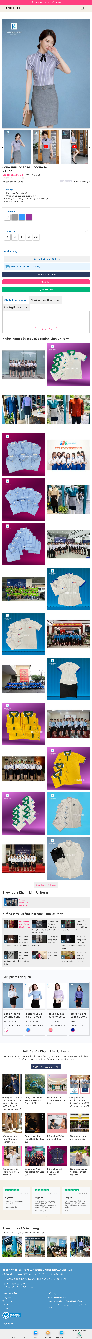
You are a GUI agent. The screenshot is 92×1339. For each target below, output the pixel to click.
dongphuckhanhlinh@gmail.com (21, 1287)
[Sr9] (57, 1246)
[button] (46, 1216)
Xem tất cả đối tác (46, 1067)
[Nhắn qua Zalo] (61, 1332)
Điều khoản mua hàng (57, 1297)
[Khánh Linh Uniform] (11, 8)
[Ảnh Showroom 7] (35, 1246)
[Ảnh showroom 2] (12, 1246)
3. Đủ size (9, 231)
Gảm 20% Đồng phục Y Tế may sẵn (46, 2)
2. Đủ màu (9, 211)
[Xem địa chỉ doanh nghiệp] (23, 1332)
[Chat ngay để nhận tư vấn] (36, 1332)
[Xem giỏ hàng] (10, 1332)
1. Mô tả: (8, 189)
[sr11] (80, 1246)
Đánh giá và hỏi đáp (16, 307)
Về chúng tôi (7, 1301)
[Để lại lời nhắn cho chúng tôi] (48, 1332)
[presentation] (2, 147)
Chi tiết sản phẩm (15, 300)
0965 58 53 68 (18, 1284)
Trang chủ (6, 1297)
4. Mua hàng (10, 251)
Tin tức (5, 1308)
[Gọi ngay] (79, 1334)
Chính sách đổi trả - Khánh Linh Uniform (65, 1301)
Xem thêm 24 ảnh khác (46, 885)
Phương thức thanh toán (45, 300)
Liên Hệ (5, 1305)
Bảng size (86, 231)
